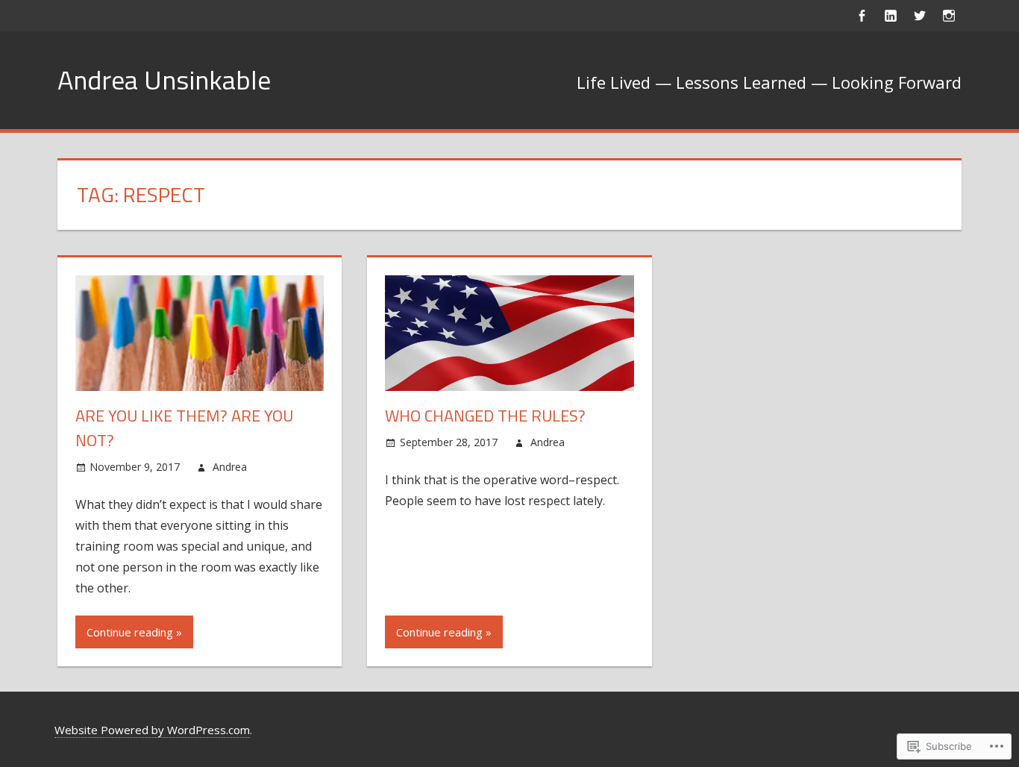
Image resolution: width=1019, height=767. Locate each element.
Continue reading (130, 631)
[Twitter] (919, 15)
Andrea (230, 467)
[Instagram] (948, 15)
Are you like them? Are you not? (184, 428)
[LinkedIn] (890, 15)
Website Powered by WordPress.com (152, 729)
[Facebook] (861, 15)
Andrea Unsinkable (164, 79)
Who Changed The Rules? (485, 415)
